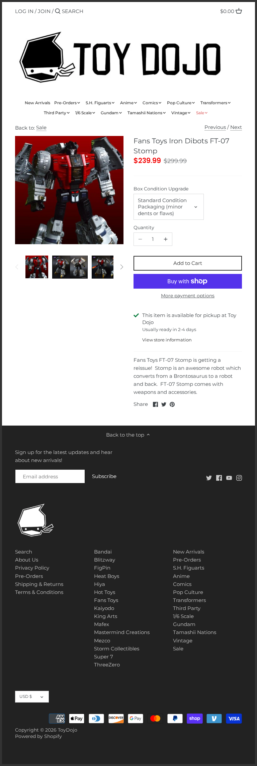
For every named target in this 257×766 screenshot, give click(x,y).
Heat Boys (106, 576)
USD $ (25, 696)
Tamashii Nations (194, 632)
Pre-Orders (29, 576)
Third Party (186, 608)
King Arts (105, 616)
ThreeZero (107, 664)
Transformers (189, 600)
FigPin (102, 568)
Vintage (182, 640)
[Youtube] (229, 477)
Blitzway (104, 560)
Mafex (101, 624)
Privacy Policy (32, 568)
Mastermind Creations (122, 632)
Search (23, 552)
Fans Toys (106, 600)
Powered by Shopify (38, 736)
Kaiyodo (104, 608)
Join (44, 11)
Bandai (103, 552)
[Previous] (17, 267)
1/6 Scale (183, 616)
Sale (41, 127)
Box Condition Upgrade (161, 188)
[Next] (121, 267)
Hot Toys (104, 592)
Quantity (144, 227)
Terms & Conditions (39, 592)
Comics (182, 584)
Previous (215, 127)
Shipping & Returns (39, 584)
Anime (181, 576)
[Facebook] (219, 477)
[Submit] (58, 11)
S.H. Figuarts (188, 568)
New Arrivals (188, 552)
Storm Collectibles (116, 648)
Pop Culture (188, 592)
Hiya (99, 584)
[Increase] (165, 239)
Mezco (102, 640)
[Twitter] (209, 477)
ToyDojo (67, 730)
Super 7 (103, 656)
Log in (24, 11)
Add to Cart (187, 263)
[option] (37, 267)
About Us (26, 560)
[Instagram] (239, 477)
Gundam (184, 624)
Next (236, 127)
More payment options (188, 295)
